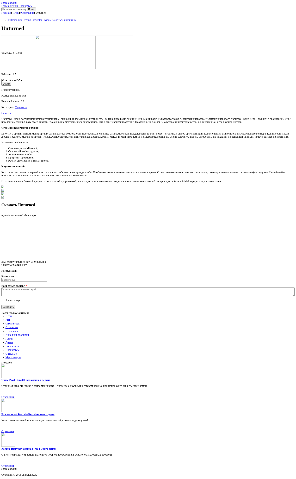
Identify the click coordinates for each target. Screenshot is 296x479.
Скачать (6, 113)
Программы (25, 5)
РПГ (8, 319)
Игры (14, 5)
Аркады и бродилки (17, 334)
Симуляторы (12, 323)
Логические (12, 346)
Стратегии (11, 327)
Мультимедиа (13, 357)
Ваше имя (7, 276)
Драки (9, 342)
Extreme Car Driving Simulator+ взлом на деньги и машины (42, 19)
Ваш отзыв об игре (14, 285)
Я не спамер (12, 300)
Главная (6, 5)
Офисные (11, 353)
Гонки (9, 338)
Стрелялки (27, 12)
